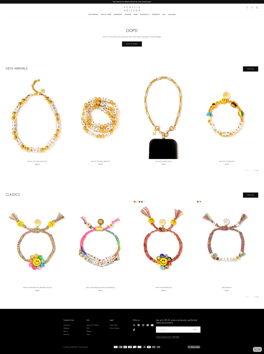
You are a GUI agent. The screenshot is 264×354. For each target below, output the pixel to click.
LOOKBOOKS (118, 14)
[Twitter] (134, 325)
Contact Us (67, 325)
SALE (163, 14)
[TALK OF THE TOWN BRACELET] (100, 116)
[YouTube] (152, 325)
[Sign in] (252, 7)
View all (250, 69)
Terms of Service (115, 328)
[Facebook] (147, 325)
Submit (195, 329)
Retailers (89, 331)
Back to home (132, 44)
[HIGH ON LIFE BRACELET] (226, 116)
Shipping (66, 328)
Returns (66, 331)
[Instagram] (143, 325)
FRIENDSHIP (156, 14)
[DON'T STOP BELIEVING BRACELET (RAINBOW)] (100, 242)
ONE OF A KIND (106, 14)
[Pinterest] (138, 325)
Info (88, 320)
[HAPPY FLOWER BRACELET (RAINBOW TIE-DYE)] (37, 242)
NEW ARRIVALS (93, 14)
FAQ (88, 328)
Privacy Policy (114, 325)
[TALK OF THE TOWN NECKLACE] (37, 116)
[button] (247, 7)
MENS (135, 14)
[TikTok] (134, 329)
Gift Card (66, 334)
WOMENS (128, 14)
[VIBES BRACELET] (226, 242)
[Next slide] (256, 171)
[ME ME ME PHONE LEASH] (163, 116)
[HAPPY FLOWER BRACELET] (163, 242)
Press (88, 334)
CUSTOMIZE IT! (144, 14)
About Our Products (93, 325)
